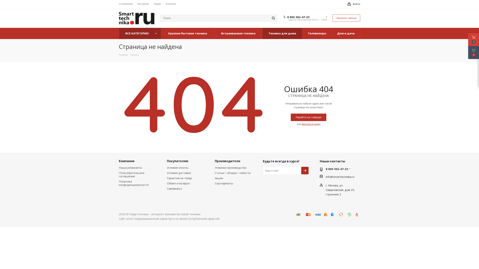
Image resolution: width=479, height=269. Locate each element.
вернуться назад (311, 124)
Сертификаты (224, 183)
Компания (127, 161)
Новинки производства (230, 167)
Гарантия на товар (179, 178)
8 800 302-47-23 (298, 17)
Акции (219, 178)
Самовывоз (174, 188)
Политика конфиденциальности (134, 183)
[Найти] (273, 18)
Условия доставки (179, 173)
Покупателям (177, 161)
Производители (227, 161)
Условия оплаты (177, 167)
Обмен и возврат (178, 183)
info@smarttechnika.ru (340, 177)
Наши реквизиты (130, 167)
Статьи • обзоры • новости (233, 173)
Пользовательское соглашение (131, 174)
